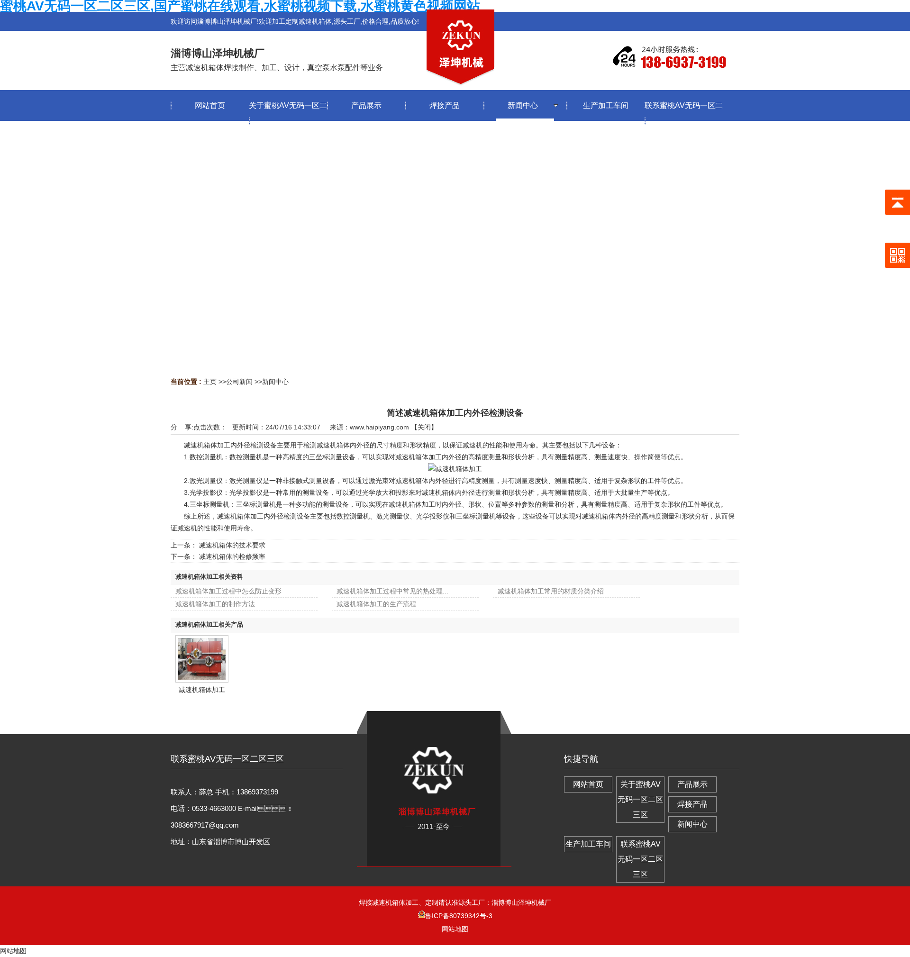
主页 (210, 381)
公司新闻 (239, 381)
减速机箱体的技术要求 (232, 545)
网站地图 (455, 929)
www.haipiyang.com (379, 427)
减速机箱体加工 (202, 689)
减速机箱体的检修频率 (232, 556)
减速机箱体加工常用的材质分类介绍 (551, 591)
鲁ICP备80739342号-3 (458, 916)
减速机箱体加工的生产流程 (376, 604)
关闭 (424, 427)
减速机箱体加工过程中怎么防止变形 (228, 591)
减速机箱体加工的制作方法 (215, 604)
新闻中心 (275, 381)
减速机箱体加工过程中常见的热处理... (392, 591)
